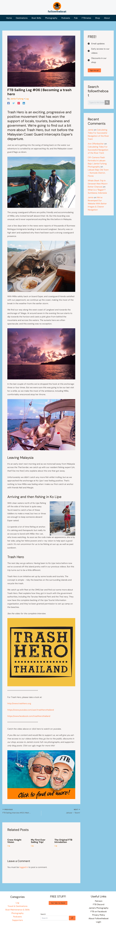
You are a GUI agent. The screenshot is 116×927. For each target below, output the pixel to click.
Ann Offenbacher (96, 143)
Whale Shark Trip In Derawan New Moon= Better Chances (98, 183)
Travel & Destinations (17, 906)
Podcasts (17, 916)
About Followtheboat (99, 918)
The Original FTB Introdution (63, 841)
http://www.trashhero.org (19, 703)
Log (27, 98)
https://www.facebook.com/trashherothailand (28, 716)
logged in (23, 867)
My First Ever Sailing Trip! (38, 841)
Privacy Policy (98, 915)
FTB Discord (98, 904)
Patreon (98, 901)
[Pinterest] (19, 103)
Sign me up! (94, 70)
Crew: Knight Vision (14, 841)
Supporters (17, 920)
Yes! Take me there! (58, 903)
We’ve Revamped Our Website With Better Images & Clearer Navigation (97, 203)
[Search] (72, 918)
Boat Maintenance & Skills (17, 909)
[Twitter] (13, 103)
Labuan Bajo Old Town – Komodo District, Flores (98, 172)
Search (43, 914)
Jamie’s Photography (98, 908)
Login (98, 922)
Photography (17, 913)
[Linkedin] (24, 103)
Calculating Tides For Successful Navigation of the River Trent (98, 149)
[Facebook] (8, 103)
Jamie (90, 129)
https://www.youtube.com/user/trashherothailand (30, 709)
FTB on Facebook (99, 911)
